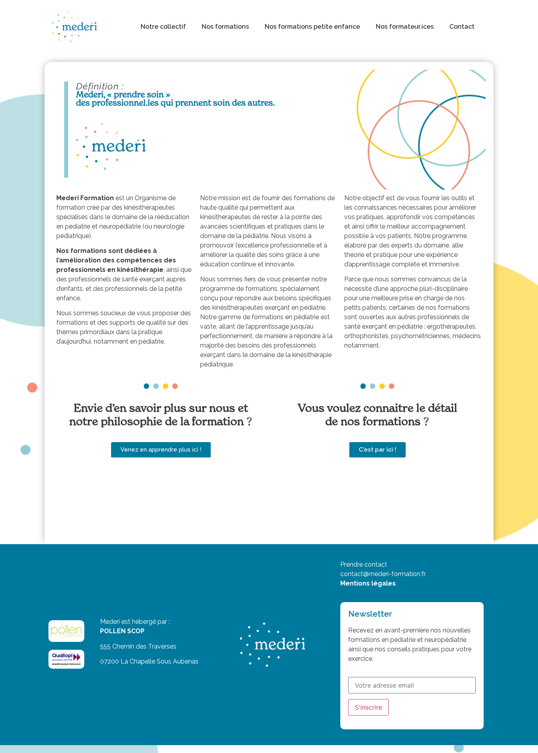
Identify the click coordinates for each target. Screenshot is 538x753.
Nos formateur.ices (405, 26)
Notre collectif (163, 26)
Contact (462, 26)
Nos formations (225, 26)
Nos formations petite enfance (312, 26)
